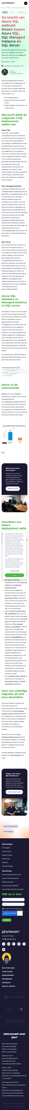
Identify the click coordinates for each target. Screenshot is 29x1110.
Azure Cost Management (10, 878)
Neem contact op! (14, 792)
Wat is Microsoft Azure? (10, 1044)
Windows (9, 402)
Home (3, 8)
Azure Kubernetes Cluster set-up (12, 1096)
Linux (16, 402)
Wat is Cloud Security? (9, 1052)
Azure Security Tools (8, 1061)
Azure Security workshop (10, 885)
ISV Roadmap (8, 831)
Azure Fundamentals (10, 826)
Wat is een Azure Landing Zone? (12, 1090)
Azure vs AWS (6, 1067)
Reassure (5, 862)
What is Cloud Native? (9, 1049)
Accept (14, 575)
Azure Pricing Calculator (10, 1058)
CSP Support (6, 848)
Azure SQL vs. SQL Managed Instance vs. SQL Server (14, 1077)
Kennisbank (7, 979)
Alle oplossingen (7, 866)
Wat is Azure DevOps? (9, 1046)
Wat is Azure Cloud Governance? (12, 1093)
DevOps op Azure (8, 882)
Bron (3, 452)
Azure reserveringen (11, 681)
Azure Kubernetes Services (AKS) (12, 889)
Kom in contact (8, 986)
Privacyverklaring (19, 1106)
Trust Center (7, 972)
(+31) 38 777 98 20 (8, 936)
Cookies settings (14, 571)
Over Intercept (8, 968)
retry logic (14, 606)
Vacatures (6, 982)
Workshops (7, 871)
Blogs (9, 8)
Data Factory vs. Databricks (11, 1073)
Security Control (7, 855)
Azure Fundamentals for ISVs (11, 874)
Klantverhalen (8, 975)
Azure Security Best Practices (11, 1064)
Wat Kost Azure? (7, 1056)
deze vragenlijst (16, 755)
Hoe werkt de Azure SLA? (10, 1082)
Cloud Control (6, 851)
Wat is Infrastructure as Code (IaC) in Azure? (14, 1086)
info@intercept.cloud (9, 939)
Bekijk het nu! (12, 488)
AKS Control (6, 859)
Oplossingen (7, 844)
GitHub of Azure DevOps (10, 1070)
